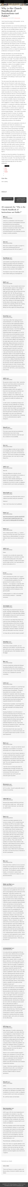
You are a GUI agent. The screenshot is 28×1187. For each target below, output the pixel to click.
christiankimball (7, 948)
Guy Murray (6, 258)
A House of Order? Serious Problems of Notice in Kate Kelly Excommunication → (21, 200)
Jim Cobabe (6, 605)
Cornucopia (4, 6)
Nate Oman (5, 18)
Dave (4, 816)
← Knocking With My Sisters (7, 199)
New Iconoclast (7, 1108)
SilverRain (5, 641)
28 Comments (17, 18)
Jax (4, 241)
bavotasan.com (20, 1185)
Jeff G (4, 378)
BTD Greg (5, 1026)
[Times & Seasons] (14, 4)
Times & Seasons (13, 1184)
